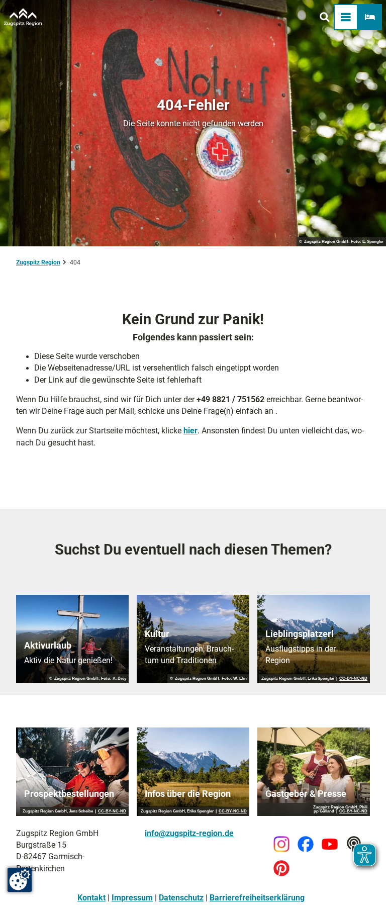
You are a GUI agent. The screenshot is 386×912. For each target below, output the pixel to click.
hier (190, 430)
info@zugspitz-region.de (189, 833)
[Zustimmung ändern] (20, 880)
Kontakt (91, 897)
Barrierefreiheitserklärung (257, 897)
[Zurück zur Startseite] (23, 17)
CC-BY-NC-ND (353, 679)
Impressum (132, 897)
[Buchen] (370, 17)
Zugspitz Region (38, 262)
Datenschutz (181, 897)
